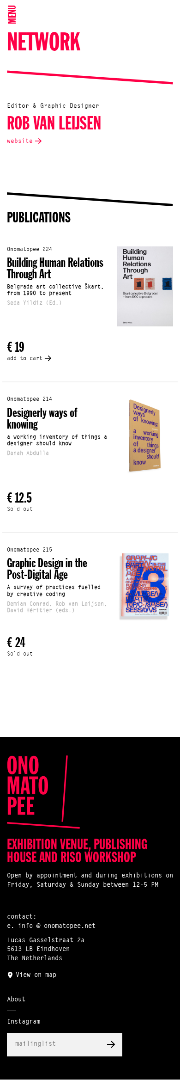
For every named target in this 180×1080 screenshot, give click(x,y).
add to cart (24, 359)
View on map (36, 975)
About (16, 1000)
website (20, 141)
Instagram (23, 1022)
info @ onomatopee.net (57, 926)
